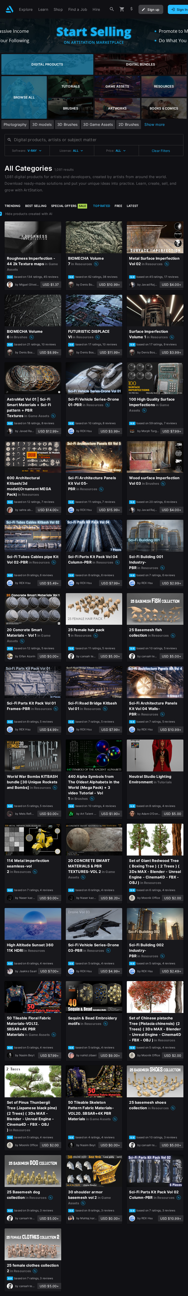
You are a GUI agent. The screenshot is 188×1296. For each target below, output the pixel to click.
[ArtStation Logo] (10, 9)
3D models (42, 124)
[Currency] (131, 9)
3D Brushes (67, 124)
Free (118, 206)
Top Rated (101, 206)
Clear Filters (161, 151)
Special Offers (68, 206)
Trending (13, 206)
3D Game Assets (98, 124)
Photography (15, 124)
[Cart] (122, 9)
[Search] (112, 9)
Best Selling (36, 206)
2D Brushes (129, 124)
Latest (132, 206)
